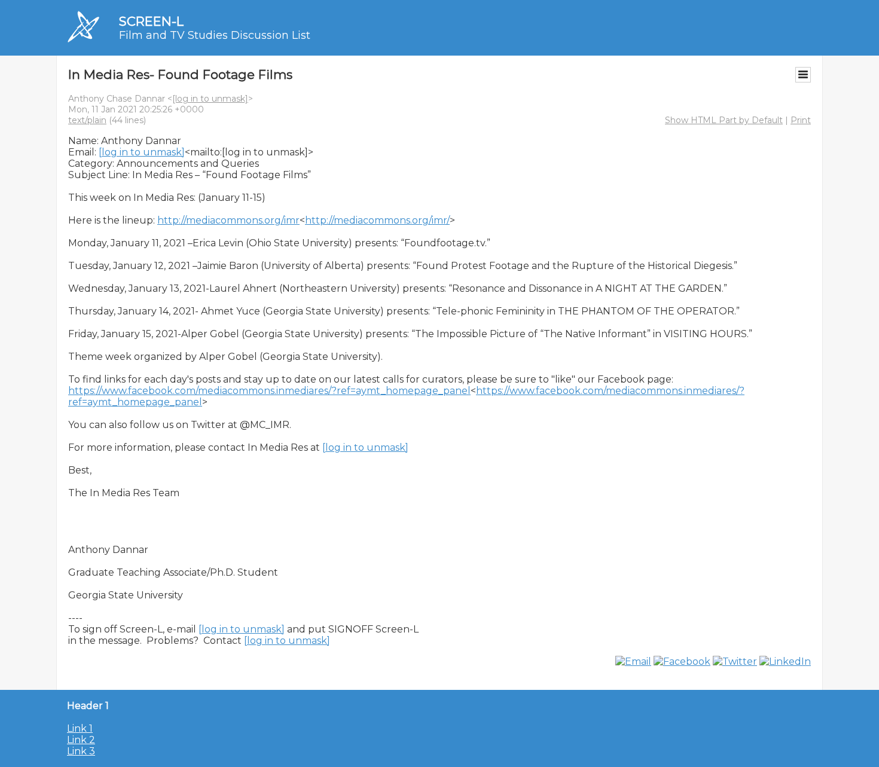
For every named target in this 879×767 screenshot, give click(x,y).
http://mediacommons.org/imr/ (377, 220)
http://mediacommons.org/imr (228, 220)
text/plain (87, 120)
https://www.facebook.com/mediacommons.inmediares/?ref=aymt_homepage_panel (269, 390)
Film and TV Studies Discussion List (214, 35)
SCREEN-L (151, 21)
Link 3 (81, 751)
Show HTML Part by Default (724, 120)
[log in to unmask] (210, 98)
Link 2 (81, 739)
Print (801, 120)
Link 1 (80, 728)
